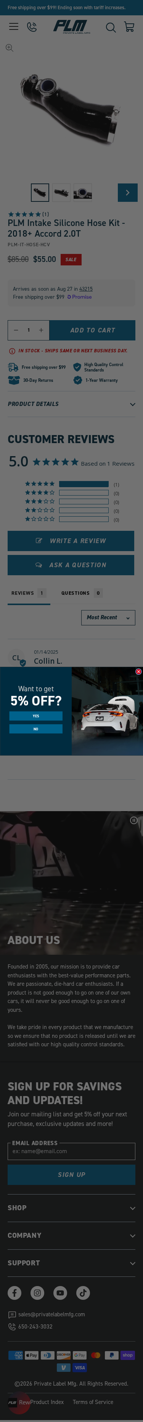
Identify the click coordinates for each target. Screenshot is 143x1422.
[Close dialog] (138, 671)
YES (35, 715)
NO (36, 728)
